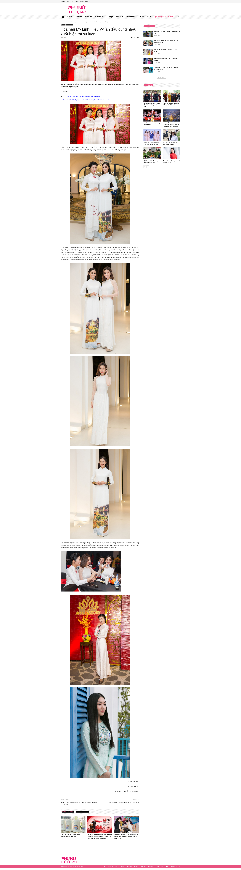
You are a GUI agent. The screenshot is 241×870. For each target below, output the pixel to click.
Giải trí (141, 17)
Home (62, 22)
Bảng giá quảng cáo (85, 1)
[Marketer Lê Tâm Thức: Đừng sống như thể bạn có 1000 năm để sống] (152, 135)
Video (149, 17)
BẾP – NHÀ (119, 17)
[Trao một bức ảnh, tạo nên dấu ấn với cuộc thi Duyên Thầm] (171, 153)
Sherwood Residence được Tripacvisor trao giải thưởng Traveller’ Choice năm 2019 (171, 124)
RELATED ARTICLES (67, 811)
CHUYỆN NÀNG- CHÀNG (165, 17)
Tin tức (69, 17)
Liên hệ (77, 1)
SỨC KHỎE (88, 17)
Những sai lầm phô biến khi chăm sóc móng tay (124, 802)
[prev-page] (62, 842)
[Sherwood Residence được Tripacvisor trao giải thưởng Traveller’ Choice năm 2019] (171, 115)
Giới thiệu (63, 1)
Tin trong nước (75, 22)
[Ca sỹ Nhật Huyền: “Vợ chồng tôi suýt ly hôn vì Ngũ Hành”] (152, 115)
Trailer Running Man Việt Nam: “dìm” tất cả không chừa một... (151, 104)
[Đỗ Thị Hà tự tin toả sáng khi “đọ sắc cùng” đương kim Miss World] (148, 52)
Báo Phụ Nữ (70, 1)
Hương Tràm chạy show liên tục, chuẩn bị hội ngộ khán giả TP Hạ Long (79, 803)
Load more (161, 77)
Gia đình (79, 17)
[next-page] (65, 842)
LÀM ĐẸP (110, 17)
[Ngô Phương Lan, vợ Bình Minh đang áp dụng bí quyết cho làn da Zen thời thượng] (148, 43)
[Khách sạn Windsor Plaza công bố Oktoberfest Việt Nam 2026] (73, 824)
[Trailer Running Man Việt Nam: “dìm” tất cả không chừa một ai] (152, 96)
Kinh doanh (130, 17)
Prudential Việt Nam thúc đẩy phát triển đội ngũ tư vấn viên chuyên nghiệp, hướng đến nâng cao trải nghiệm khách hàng (99, 836)
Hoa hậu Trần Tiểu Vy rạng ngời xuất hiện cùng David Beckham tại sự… (86, 100)
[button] (178, 17)
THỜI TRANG (99, 17)
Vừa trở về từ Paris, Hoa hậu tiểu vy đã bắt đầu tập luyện (81, 96)
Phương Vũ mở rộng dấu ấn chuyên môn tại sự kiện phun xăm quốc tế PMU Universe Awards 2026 (126, 836)
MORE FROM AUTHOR (82, 811)
